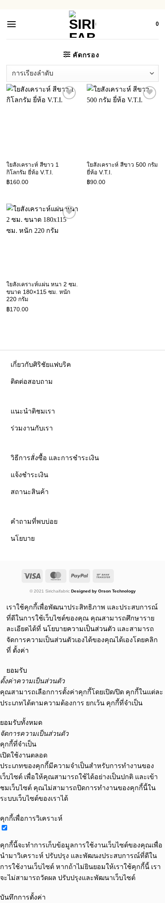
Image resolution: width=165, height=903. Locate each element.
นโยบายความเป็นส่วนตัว (79, 628)
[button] (11, 24)
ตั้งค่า (21, 650)
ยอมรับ (16, 670)
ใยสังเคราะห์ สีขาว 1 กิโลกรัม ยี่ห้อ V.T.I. (32, 169)
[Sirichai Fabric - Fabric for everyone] (82, 24)
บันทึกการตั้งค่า (23, 897)
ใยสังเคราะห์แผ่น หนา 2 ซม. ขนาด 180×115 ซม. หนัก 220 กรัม (42, 291)
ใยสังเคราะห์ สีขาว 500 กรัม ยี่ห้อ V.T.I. (122, 169)
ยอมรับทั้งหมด (21, 722)
